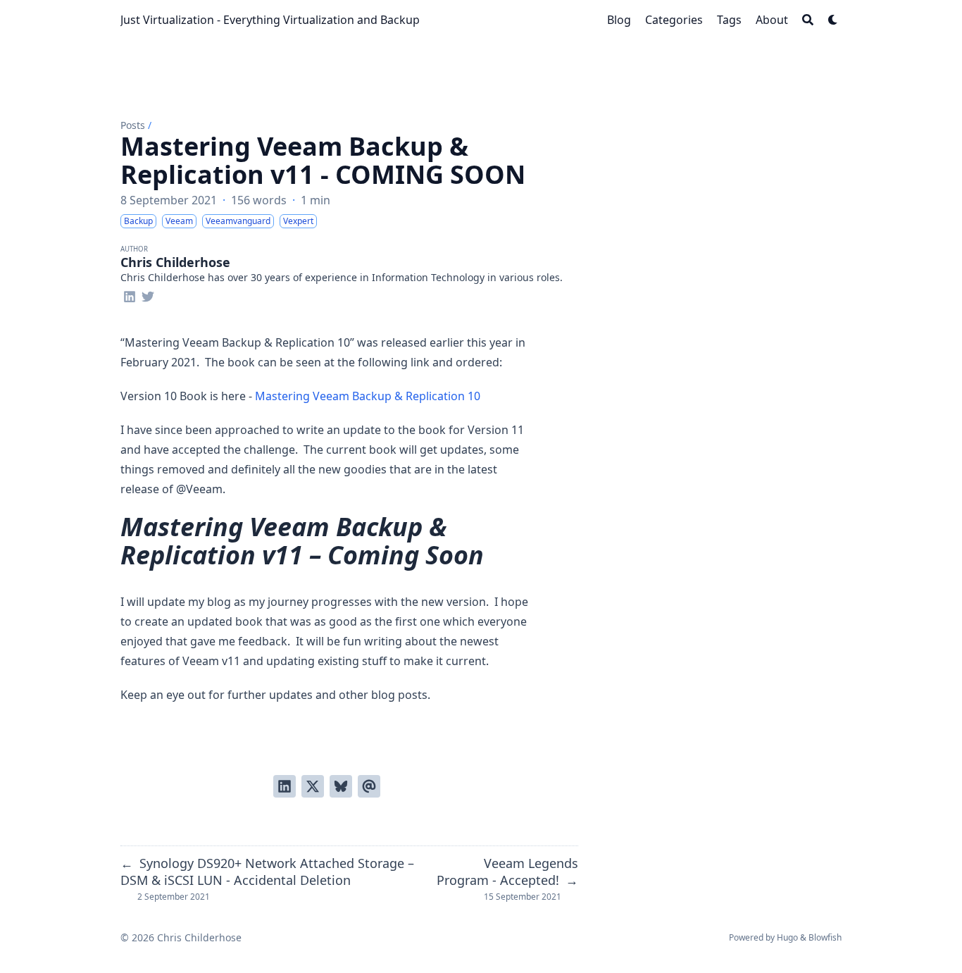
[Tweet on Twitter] (312, 786)
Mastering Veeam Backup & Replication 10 (367, 396)
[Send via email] (369, 786)
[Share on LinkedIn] (284, 786)
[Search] (807, 19)
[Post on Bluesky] (341, 786)
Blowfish (825, 937)
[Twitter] (148, 294)
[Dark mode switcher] (833, 19)
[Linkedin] (129, 294)
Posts (132, 125)
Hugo (787, 937)
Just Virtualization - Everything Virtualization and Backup (270, 19)
